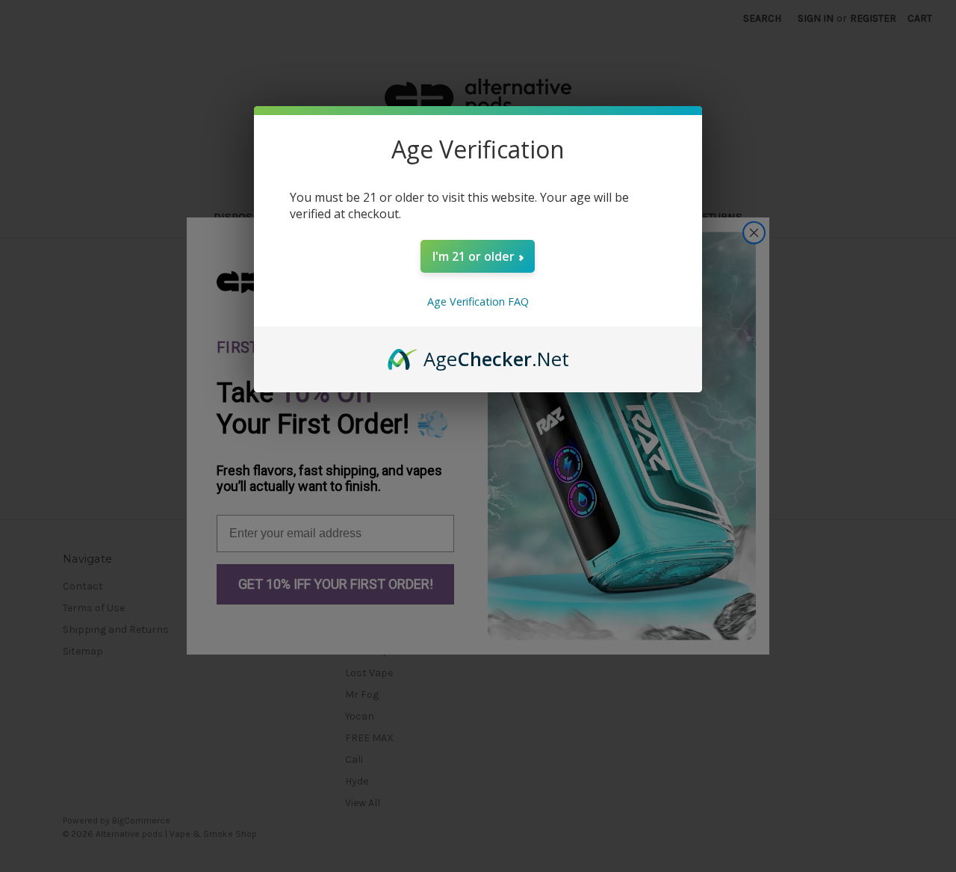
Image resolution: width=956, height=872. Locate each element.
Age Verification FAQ (478, 301)
